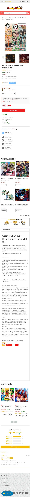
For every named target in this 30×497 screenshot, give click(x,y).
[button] (5, 70)
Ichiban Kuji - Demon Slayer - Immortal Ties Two (7, 179)
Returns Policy (8, 143)
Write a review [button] (15, 447)
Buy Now (5, 415)
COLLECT (5, 1)
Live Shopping (8, 132)
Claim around (9, 90)
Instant (5, 82)
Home (3, 17)
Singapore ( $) (24, 1)
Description (6, 229)
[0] (3, 129)
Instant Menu (14, 17)
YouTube (16, 99)
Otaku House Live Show (7, 19)
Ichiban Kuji (8, 17)
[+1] (13, 129)
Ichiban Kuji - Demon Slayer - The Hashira (21, 179)
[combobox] (15, 13)
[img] (4, 456)
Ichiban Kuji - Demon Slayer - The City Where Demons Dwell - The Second (22, 205)
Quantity (3, 93)
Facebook (11, 99)
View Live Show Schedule (10, 101)
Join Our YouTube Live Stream (12, 341)
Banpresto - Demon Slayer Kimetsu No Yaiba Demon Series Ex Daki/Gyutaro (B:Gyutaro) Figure (8, 205)
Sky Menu (12, 82)
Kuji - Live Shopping (22, 17)
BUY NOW (3, 184)
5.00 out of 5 (18, 432)
